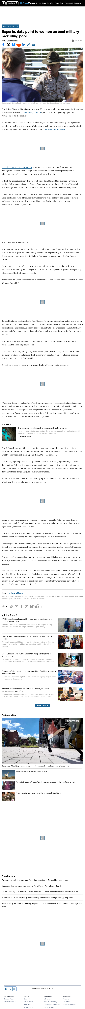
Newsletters (28, 1001)
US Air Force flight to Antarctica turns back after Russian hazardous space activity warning (40, 891)
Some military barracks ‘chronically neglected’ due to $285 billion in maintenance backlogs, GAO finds (42, 904)
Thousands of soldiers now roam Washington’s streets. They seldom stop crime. (35, 880)
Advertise (47, 999)
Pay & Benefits (47, 3)
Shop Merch (28, 1007)
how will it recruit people (54, 129)
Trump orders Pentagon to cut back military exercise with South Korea (38, 793)
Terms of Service (10, 1001)
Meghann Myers (10, 41)
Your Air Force (10, 26)
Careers (66, 999)
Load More (42, 705)
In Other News (8, 615)
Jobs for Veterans (69, 1004)
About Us (66, 1001)
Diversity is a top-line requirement (17, 167)
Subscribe (27, 999)
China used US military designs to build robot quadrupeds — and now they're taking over (35, 766)
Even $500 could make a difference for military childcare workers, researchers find (25, 689)
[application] (42, 741)
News (38, 3)
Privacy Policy (9, 999)
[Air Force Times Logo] (27, 3)
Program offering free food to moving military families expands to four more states (29, 672)
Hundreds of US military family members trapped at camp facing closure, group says (37, 897)
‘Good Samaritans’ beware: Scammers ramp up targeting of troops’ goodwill (26, 654)
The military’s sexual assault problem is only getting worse (42, 427)
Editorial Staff (49, 1007)
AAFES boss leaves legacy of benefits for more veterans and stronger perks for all (27, 620)
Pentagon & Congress (73, 3)
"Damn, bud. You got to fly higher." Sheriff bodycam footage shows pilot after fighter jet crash (45, 782)
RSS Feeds (28, 1004)
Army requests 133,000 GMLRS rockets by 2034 (31, 771)
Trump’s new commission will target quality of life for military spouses (27, 637)
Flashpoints (59, 3)
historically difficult (32, 112)
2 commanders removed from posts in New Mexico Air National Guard (31, 886)
